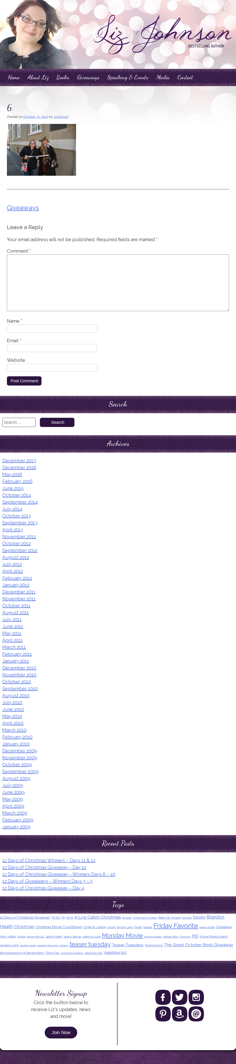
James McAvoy (35, 936)
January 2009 (16, 827)
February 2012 (17, 578)
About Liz (38, 77)
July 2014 (12, 509)
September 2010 (20, 688)
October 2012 (16, 543)
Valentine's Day (94, 953)
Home (14, 77)
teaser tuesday (90, 944)
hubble (21, 936)
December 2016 (19, 467)
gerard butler (207, 927)
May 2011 (11, 633)
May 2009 (12, 799)
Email (14, 340)
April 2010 (13, 723)
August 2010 (16, 695)
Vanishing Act (115, 952)
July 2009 (12, 785)
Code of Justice (94, 927)
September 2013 (19, 523)
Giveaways (88, 77)
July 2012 (12, 564)
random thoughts (47, 945)
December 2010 (19, 668)
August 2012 (15, 557)
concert (111, 927)
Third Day (52, 953)
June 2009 (13, 792)
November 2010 (19, 675)
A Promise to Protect (145, 917)
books (199, 917)
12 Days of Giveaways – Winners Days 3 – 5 (47, 881)
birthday (187, 917)
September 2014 (20, 502)
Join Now (61, 1032)
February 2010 (17, 737)
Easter (138, 927)
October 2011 (16, 605)
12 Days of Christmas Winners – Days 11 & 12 (48, 860)
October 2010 (16, 681)
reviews (63, 945)
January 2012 (15, 585)
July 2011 (12, 619)
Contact (185, 77)
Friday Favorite (175, 926)
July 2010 (12, 702)
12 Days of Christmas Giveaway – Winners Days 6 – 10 (58, 874)
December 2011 (18, 592)
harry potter (8, 936)
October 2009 (17, 764)
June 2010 (13, 709)
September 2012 (19, 550)
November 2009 (19, 757)
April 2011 (12, 640)
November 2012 (19, 536)
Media (163, 77)
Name (14, 321)
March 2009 (14, 813)
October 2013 (16, 516)
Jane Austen (54, 936)
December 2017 (19, 460)
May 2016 (12, 474)
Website (16, 360)
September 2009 (20, 771)
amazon (127, 917)
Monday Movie (122, 935)
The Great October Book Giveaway (198, 944)
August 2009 (16, 778)
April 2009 (13, 806)
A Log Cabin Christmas (97, 917)
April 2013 (12, 529)
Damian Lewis (125, 927)
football (147, 927)
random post (9, 945)
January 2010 (16, 744)
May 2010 (12, 716)
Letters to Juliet (92, 936)
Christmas (24, 926)
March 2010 (14, 730)
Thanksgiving (154, 945)
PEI (195, 936)
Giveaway (224, 927)
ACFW (69, 917)
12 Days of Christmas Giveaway (25, 917)
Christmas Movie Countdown (58, 927)
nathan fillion (171, 936)
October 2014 (16, 495)
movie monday (153, 936)
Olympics (185, 936)
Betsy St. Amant (169, 917)
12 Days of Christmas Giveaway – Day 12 (44, 867)
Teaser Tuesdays (128, 945)
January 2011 (15, 661)
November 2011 (19, 599)
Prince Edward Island (213, 936)
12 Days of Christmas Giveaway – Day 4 (43, 888)
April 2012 (12, 571)
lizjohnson (61, 117)
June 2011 (12, 626)
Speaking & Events (127, 77)
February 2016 (17, 481)
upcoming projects (72, 953)
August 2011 (15, 612)
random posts (28, 945)
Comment (19, 251)
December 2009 (19, 751)
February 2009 (17, 820)
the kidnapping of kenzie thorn (22, 953)
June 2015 (13, 488)
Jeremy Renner (72, 936)
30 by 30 (58, 917)
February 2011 (17, 654)
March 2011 (14, 647)
